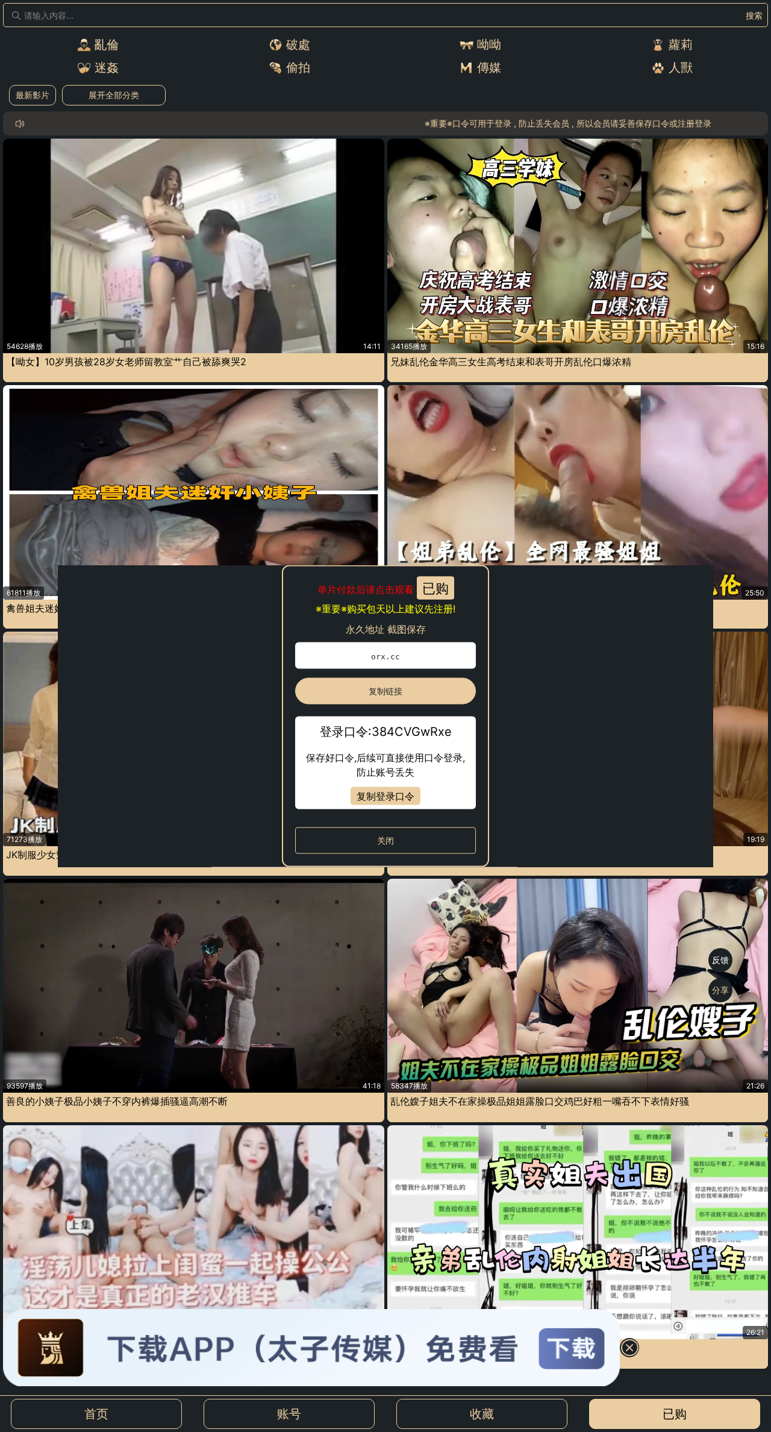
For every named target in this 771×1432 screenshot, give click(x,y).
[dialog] (385, 716)
